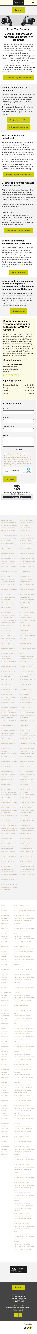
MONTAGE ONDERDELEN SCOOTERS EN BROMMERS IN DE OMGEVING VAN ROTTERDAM (9, 728)
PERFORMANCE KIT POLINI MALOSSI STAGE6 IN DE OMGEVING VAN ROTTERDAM (8, 849)
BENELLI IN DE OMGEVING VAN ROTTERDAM (5, 931)
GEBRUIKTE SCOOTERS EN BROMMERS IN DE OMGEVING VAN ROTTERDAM (8, 654)
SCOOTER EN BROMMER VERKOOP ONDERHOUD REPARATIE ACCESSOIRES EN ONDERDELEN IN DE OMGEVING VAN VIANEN (24, 1177)
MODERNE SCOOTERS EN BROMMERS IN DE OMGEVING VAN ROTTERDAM (8, 736)
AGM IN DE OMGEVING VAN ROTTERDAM (5, 908)
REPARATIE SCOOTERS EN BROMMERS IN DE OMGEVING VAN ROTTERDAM (27, 523)
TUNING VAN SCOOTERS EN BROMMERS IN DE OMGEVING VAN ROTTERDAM (27, 767)
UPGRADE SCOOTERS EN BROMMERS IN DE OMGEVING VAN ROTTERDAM (27, 790)
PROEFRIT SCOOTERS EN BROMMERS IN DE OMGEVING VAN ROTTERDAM (8, 864)
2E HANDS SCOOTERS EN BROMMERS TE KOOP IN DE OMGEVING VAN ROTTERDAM (27, 851)
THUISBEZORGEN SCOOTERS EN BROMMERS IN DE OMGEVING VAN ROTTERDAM (27, 738)
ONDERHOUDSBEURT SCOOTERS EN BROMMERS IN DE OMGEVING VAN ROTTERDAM (9, 826)
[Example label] (20, 1315)
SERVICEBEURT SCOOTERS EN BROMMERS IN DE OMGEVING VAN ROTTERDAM (27, 666)
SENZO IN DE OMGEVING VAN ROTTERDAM (5, 1100)
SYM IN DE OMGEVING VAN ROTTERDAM (5, 1116)
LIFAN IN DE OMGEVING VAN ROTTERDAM (5, 1046)
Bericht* (6, 435)
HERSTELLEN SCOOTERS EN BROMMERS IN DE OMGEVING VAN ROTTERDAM (8, 674)
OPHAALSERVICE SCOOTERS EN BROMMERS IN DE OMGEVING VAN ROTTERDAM (9, 833)
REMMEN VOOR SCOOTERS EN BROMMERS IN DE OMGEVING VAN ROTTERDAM (8, 879)
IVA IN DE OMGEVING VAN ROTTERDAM (5, 1031)
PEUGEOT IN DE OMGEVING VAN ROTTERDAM (5, 1077)
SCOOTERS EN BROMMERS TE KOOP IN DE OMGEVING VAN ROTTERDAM (27, 659)
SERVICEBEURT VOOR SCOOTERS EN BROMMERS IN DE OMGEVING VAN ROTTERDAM (27, 538)
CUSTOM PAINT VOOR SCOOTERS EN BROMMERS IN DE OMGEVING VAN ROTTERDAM (9, 620)
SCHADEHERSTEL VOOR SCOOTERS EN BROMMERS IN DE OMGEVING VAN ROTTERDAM (27, 546)
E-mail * (6, 417)
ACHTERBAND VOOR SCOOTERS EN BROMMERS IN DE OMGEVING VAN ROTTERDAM (9, 538)
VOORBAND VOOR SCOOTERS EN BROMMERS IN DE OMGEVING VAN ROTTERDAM (28, 813)
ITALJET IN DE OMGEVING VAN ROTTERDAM (5, 1023)
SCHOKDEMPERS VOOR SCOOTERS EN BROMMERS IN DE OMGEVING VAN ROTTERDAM (27, 566)
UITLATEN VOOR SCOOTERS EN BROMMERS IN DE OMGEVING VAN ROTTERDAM (27, 782)
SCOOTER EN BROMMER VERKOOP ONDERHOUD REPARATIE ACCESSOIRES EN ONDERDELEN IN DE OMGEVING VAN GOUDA (24, 969)
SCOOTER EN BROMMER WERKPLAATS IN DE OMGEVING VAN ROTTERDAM (27, 643)
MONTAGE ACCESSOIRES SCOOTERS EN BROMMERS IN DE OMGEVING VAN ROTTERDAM (9, 720)
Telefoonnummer (9, 426)
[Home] (13, 2)
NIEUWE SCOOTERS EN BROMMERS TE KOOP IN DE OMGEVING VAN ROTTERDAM (8, 779)
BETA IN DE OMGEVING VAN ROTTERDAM (5, 946)
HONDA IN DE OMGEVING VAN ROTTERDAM (5, 1008)
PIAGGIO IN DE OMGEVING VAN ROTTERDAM (5, 1085)
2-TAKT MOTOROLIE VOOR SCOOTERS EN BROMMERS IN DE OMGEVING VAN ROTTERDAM (27, 859)
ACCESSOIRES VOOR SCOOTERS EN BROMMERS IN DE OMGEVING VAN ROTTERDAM (9, 523)
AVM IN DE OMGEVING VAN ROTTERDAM (5, 916)
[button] (18, 10)
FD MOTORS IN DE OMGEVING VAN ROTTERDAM (5, 969)
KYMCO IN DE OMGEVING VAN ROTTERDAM (5, 1039)
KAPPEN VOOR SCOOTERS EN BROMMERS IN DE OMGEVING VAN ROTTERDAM (8, 682)
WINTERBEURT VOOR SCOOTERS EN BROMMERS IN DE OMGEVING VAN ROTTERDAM (27, 828)
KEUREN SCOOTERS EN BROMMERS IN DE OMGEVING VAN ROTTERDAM (8, 697)
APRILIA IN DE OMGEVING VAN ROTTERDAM (5, 923)
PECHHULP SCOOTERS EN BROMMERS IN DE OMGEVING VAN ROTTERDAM (8, 841)
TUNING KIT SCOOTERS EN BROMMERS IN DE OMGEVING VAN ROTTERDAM (27, 774)
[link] (17, 487)
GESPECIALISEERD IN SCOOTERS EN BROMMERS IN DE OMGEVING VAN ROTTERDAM (9, 661)
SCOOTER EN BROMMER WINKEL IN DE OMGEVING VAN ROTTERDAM (27, 651)
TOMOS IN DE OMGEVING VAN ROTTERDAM (5, 1124)
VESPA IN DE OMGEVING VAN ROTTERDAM (5, 1147)
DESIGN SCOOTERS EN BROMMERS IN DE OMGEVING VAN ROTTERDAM (8, 628)
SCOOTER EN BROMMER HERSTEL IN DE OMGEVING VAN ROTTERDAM (27, 620)
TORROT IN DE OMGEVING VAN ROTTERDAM (5, 1131)
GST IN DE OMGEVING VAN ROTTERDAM (5, 1000)
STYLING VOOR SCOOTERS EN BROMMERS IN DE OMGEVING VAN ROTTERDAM (27, 731)
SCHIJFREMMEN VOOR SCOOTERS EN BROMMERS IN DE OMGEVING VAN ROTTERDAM (27, 559)
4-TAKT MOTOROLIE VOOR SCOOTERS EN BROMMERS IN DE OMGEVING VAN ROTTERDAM (27, 867)
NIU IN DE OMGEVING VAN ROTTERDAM (5, 1070)
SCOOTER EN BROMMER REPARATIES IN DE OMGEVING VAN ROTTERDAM (27, 612)
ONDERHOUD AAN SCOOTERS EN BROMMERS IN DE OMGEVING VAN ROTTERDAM (9, 818)
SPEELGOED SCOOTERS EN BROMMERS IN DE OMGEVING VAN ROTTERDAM (27, 707)
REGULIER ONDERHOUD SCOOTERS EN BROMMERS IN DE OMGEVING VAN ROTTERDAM (9, 872)
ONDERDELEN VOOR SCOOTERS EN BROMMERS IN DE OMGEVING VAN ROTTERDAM (9, 810)
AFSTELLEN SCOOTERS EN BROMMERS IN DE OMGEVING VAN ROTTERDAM (8, 546)
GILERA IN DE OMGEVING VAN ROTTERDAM (5, 977)
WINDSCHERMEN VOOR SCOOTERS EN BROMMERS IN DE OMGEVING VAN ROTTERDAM (27, 820)
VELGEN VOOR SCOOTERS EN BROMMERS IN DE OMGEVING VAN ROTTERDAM (27, 797)
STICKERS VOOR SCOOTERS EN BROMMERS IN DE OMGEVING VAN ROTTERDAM (27, 723)
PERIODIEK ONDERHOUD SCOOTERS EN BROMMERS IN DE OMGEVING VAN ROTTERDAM (9, 856)
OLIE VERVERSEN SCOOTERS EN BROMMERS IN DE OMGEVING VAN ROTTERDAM (9, 802)
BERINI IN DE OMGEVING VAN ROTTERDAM (5, 939)
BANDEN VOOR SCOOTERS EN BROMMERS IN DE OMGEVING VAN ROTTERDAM (8, 553)
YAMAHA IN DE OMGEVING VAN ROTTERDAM (5, 1154)
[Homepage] (18, 1269)
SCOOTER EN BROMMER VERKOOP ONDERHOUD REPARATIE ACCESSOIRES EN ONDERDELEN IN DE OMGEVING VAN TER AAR (24, 1159)
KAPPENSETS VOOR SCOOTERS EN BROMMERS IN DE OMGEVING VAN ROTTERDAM (9, 689)
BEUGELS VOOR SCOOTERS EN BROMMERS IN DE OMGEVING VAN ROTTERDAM (9, 574)
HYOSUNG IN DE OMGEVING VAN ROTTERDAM (5, 1016)
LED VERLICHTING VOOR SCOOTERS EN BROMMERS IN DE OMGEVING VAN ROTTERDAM (9, 713)
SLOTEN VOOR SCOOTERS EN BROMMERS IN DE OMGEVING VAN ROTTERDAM (27, 674)
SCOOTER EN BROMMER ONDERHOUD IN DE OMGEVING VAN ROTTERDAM (27, 628)
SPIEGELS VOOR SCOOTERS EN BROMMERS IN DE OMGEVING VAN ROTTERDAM (27, 715)
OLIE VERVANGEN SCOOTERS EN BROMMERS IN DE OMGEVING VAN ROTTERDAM (9, 795)
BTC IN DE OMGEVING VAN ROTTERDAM (5, 954)
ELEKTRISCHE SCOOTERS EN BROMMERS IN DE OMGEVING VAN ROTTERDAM (8, 641)
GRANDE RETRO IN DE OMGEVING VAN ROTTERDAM (6, 993)
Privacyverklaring (18, 1310)
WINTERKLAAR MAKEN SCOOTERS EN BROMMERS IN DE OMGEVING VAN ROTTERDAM (27, 836)
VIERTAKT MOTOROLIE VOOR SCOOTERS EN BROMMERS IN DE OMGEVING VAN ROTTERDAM (27, 805)
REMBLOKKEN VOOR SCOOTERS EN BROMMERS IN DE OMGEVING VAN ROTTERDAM (9, 887)
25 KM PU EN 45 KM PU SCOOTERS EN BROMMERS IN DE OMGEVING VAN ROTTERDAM (27, 874)
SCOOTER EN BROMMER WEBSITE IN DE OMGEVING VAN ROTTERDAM (27, 636)
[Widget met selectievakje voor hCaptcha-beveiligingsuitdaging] (17, 470)
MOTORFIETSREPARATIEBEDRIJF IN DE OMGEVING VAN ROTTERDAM (9, 749)
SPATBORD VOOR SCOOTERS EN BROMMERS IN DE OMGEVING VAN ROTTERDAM (27, 692)
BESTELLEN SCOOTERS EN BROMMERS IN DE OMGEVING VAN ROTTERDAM (8, 566)
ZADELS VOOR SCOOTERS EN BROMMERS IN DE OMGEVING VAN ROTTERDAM (27, 844)
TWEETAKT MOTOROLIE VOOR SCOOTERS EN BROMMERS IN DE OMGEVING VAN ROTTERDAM (27, 754)
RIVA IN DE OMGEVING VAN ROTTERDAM (5, 1093)
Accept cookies (17, 497)
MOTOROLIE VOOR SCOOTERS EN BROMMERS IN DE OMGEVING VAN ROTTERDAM (9, 761)
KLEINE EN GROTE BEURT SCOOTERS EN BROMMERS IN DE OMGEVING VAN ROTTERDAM (9, 705)
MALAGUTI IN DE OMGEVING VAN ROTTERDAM (5, 1054)
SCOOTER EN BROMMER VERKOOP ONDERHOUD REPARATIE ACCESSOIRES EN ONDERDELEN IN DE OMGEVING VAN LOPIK (24, 1029)
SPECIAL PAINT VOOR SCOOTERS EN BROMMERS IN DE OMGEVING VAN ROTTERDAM (27, 700)
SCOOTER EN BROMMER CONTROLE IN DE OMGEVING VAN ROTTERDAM (27, 605)
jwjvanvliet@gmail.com (11, 375)
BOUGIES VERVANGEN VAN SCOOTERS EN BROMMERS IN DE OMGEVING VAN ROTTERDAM (9, 587)
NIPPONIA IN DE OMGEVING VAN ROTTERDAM (5, 1062)
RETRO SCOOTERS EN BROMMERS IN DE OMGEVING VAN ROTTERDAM (27, 530)
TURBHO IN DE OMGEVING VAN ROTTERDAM (5, 1139)
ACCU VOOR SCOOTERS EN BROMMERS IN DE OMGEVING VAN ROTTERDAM (8, 530)
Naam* (5, 408)
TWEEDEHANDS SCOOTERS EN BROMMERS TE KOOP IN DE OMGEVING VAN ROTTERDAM (27, 746)
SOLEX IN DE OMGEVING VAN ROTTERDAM (5, 1108)
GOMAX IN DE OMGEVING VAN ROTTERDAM (5, 985)
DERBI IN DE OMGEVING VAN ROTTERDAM (5, 962)
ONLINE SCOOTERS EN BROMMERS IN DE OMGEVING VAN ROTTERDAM (8, 787)
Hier (21, 264)
